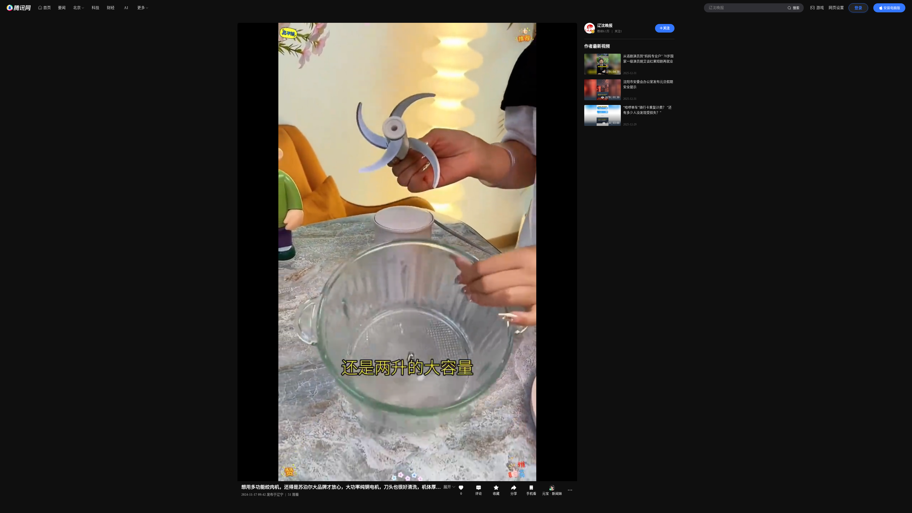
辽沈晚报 (605, 26)
